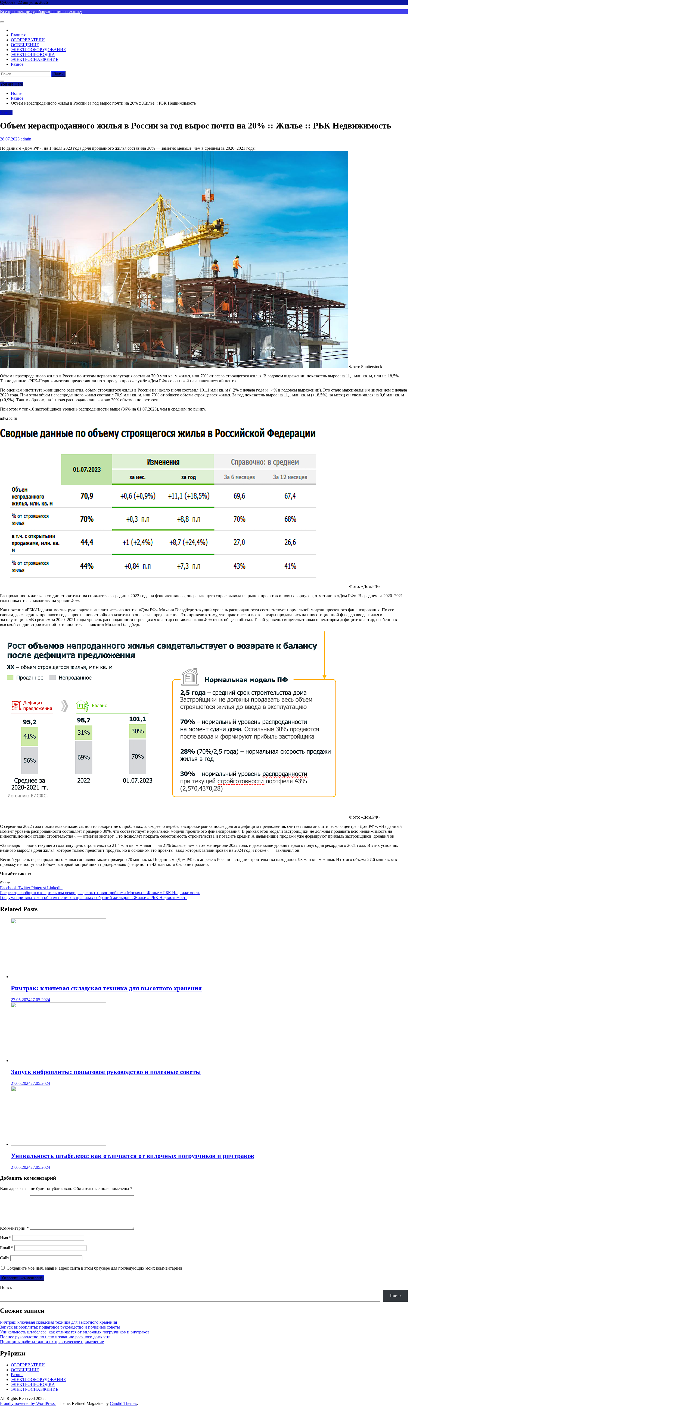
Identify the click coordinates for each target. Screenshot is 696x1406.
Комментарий (14, 1228)
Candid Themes (123, 1403)
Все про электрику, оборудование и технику (41, 11)
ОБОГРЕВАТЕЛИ (28, 39)
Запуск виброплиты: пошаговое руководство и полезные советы (106, 1071)
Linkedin (55, 887)
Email (6, 1247)
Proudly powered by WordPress (28, 1403)
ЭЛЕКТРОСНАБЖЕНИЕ (34, 59)
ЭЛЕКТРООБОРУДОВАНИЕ (38, 49)
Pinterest (39, 887)
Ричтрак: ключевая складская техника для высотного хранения (106, 988)
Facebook (9, 887)
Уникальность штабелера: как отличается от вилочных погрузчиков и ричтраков (132, 1155)
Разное (17, 64)
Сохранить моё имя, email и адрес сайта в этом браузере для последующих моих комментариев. (95, 1268)
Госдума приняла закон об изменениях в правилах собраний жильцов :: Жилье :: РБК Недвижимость (93, 897)
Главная (18, 35)
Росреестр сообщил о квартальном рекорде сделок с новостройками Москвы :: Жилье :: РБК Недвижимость (100, 892)
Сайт (4, 1257)
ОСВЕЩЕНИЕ (25, 44)
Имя (5, 1237)
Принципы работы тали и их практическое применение (52, 1341)
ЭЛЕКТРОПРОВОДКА (33, 54)
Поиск (6, 1287)
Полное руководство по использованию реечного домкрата (55, 1337)
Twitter (24, 887)
